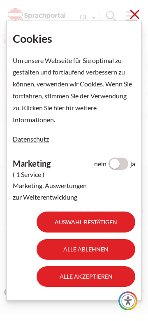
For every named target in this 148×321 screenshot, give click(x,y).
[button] (128, 301)
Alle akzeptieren (86, 276)
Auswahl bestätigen (86, 222)
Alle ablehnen (86, 249)
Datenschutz (31, 139)
